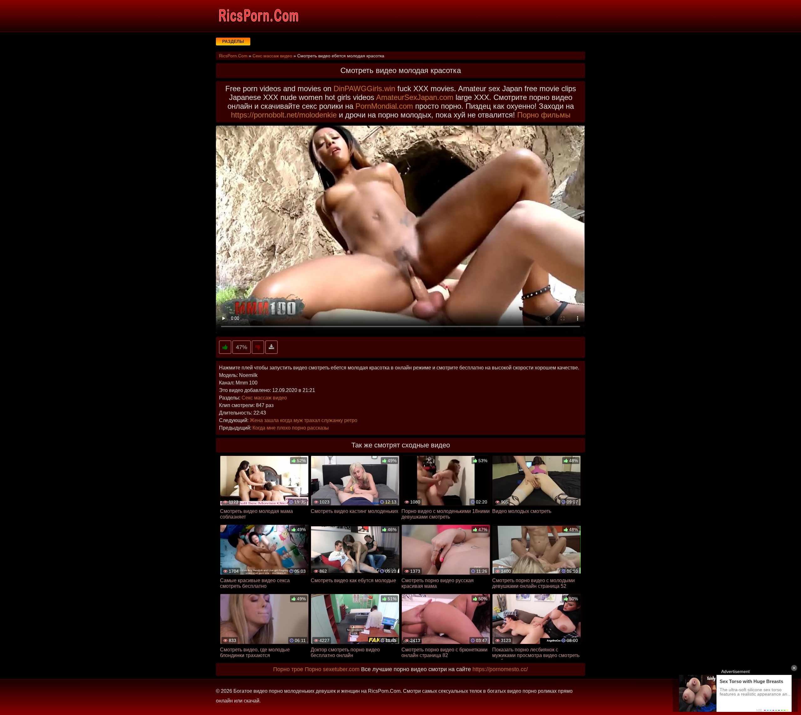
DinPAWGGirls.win (364, 88)
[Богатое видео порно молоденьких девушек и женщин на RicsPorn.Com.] (258, 15)
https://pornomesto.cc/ (500, 669)
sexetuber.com (341, 669)
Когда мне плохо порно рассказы (291, 428)
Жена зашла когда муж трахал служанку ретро (303, 420)
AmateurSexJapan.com (414, 97)
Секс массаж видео (264, 397)
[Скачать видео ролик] (271, 347)
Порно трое (288, 669)
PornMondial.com (384, 106)
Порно (313, 669)
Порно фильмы (543, 115)
